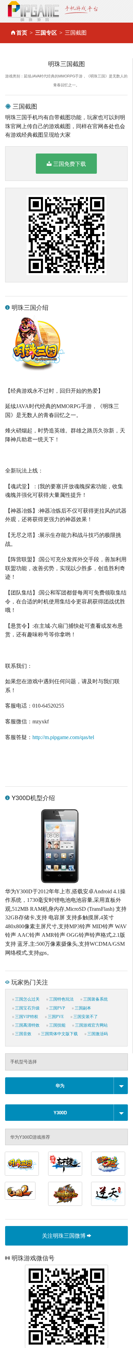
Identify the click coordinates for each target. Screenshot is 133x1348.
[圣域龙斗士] (65, 1193)
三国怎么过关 (27, 999)
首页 (21, 33)
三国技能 (56, 1025)
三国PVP (56, 1008)
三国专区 (46, 33)
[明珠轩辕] (65, 1163)
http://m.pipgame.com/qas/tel (63, 737)
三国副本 (82, 1008)
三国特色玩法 (61, 999)
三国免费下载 (69, 164)
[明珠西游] (108, 1163)
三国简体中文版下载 (59, 1033)
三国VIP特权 (26, 1016)
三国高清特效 (27, 1025)
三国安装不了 (85, 1016)
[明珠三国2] (20, 1190)
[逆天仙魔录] (108, 1193)
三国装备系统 (95, 999)
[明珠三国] (22, 1163)
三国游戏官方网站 (91, 1025)
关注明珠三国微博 (64, 1235)
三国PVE (55, 1016)
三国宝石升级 (27, 1008)
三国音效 (22, 1033)
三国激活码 (97, 1033)
